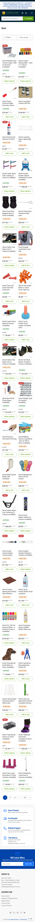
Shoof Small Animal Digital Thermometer (7, 553)
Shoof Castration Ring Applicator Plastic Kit (24, 665)
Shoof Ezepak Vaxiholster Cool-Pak (24, 249)
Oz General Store (13, 919)
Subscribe (28, 864)
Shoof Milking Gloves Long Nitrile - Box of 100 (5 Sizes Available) (25, 440)
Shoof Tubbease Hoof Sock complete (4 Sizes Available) (25, 738)
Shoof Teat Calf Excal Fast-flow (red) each (8, 288)
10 (25, 798)
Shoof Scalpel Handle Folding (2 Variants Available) (25, 553)
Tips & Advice (5, 896)
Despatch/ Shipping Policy (9, 898)
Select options (9, 81)
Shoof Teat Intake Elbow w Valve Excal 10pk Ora (24, 288)
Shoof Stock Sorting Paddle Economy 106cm (8, 103)
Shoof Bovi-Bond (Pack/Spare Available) (8, 400)
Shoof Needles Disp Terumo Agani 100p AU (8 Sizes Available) (9, 64)
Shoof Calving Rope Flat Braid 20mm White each (9, 701)
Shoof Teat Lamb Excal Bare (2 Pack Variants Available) (9, 775)
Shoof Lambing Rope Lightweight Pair (24, 139)
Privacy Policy (5, 903)
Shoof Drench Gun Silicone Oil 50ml (8, 138)
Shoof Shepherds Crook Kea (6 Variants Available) (25, 775)
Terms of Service (6, 905)
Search (29, 18)
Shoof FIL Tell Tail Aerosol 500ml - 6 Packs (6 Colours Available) (8, 628)
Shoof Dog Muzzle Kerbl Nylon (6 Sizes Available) (8, 665)
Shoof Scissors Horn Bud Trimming (9, 438)
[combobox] (17, 18)
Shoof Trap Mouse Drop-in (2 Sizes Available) (9, 737)
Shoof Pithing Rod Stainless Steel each (24, 213)
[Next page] (30, 798)
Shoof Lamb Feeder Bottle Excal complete (25, 591)
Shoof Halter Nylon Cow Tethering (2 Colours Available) (9, 512)
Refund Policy (5, 901)
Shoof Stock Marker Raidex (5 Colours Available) (25, 517)
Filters (8, 37)
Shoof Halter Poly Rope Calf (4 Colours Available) (9, 249)
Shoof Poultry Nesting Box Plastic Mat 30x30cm (9, 591)
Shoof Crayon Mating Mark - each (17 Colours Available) (25, 64)
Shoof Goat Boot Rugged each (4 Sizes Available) (8, 213)
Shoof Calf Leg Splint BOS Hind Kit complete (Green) (25, 701)
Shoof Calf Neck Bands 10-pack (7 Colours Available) (25, 362)
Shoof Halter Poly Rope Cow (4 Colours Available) (9, 362)
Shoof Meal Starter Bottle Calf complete (9, 477)
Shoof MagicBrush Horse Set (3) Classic (25, 477)
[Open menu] (32, 13)
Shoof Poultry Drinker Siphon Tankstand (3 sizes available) (25, 177)
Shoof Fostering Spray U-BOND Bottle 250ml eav (24, 627)
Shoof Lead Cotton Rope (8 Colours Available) (9, 323)
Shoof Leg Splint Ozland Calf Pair (24, 102)
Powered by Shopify (26, 919)
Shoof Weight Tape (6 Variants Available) (25, 400)
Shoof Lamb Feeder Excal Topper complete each (24, 324)
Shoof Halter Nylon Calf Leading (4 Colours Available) (9, 176)
